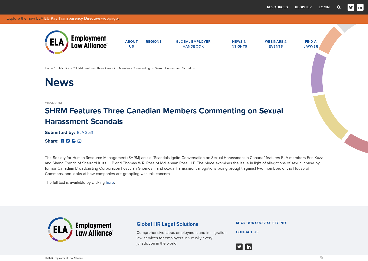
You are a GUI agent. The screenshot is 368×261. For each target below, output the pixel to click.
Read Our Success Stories (262, 223)
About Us (131, 43)
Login (324, 7)
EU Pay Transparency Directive (72, 18)
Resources (277, 7)
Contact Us (247, 232)
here (110, 182)
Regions (154, 41)
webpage (109, 18)
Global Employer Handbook (193, 43)
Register (303, 7)
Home (49, 68)
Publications (64, 68)
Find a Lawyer (311, 43)
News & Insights (239, 43)
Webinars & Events (276, 43)
